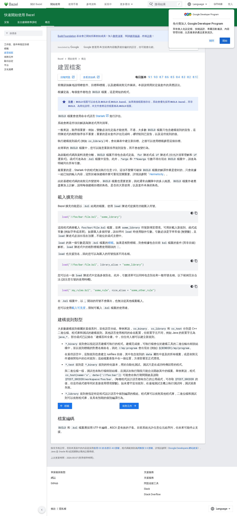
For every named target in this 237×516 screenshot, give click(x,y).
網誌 (53, 477)
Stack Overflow (152, 494)
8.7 (161, 77)
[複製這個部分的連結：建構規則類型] (86, 320)
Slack (147, 488)
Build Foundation (67, 36)
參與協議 (135, 36)
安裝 (6, 22)
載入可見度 (79, 307)
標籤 (110, 242)
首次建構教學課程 (27, 22)
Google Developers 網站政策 (183, 448)
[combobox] (165, 4)
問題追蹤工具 (151, 483)
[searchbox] (23, 33)
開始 (224, 40)
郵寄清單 (118, 36)
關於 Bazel (36, 4)
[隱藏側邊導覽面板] (41, 509)
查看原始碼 (91, 77)
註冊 (149, 36)
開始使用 (55, 4)
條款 (53, 508)
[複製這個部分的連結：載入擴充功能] (86, 197)
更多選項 (125, 4)
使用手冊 (73, 4)
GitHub (218, 4)
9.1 (150, 77)
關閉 (211, 40)
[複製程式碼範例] (196, 213)
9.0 (156, 77)
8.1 (195, 77)
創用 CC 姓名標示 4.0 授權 (107, 448)
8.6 (167, 77)
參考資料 (91, 4)
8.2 (189, 77)
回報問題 (68, 77)
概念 (47, 22)
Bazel (60, 58)
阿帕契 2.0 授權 (145, 448)
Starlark (100, 116)
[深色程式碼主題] (192, 213)
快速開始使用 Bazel (19, 15)
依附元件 (129, 405)
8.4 (178, 77)
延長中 (108, 4)
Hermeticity (156, 174)
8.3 (183, 77)
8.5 (172, 77)
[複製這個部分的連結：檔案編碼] (77, 419)
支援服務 (149, 477)
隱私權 (62, 508)
